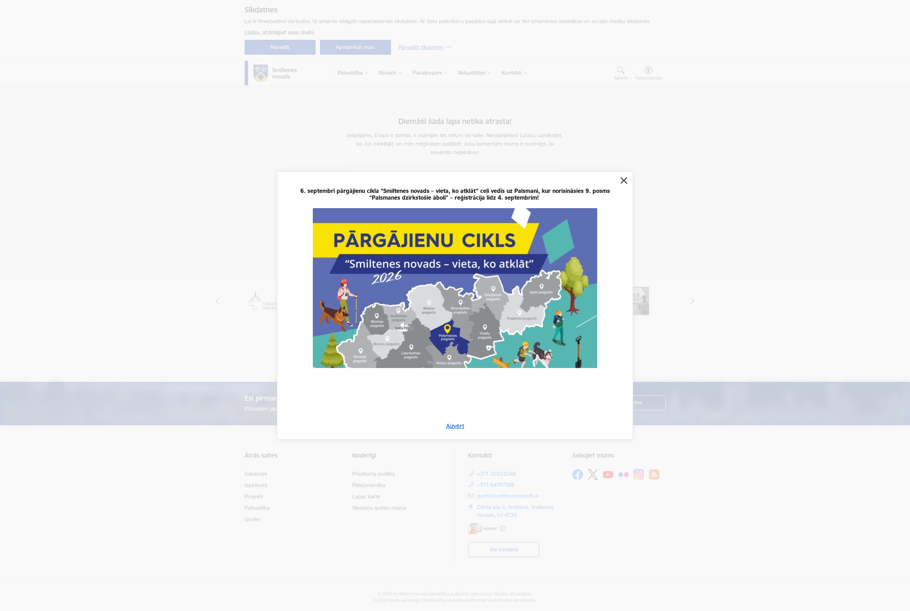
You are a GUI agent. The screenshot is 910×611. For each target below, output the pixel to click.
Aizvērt (455, 425)
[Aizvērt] (624, 180)
